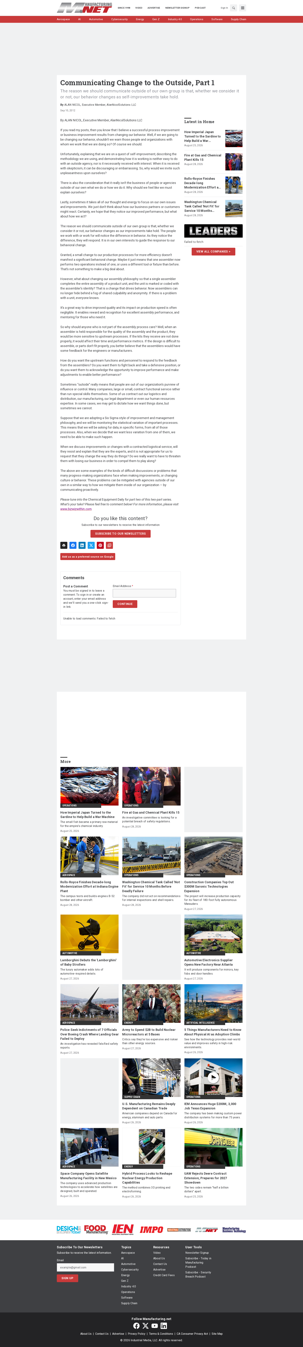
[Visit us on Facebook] (136, 1326)
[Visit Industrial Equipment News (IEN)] (123, 1229)
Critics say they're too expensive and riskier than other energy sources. (150, 1041)
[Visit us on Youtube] (155, 1326)
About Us (86, 1333)
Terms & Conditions (161, 1333)
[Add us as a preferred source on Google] (109, 545)
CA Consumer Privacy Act (192, 1333)
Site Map (217, 1333)
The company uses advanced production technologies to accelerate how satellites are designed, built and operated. (88, 1187)
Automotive (69, 953)
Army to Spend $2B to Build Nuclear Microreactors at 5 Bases (149, 1032)
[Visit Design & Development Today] (69, 1229)
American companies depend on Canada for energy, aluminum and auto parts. (149, 1115)
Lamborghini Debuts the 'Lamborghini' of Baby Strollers (88, 962)
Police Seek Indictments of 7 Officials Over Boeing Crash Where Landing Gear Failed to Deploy (89, 1034)
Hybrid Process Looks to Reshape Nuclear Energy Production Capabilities (147, 1178)
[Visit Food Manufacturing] (96, 1229)
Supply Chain (132, 1097)
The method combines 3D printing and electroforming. (146, 1189)
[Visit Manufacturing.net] (207, 1229)
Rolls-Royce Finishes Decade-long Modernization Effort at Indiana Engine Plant (202, 183)
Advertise (118, 1333)
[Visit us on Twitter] (145, 1326)
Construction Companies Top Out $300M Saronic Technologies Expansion (209, 886)
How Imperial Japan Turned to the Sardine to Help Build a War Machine (202, 136)
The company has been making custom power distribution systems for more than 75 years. (213, 1115)
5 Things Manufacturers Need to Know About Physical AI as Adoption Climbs (212, 1032)
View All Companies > (213, 251)
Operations (69, 805)
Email (60, 1260)
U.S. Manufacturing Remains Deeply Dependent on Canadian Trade (148, 1106)
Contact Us (102, 1333)
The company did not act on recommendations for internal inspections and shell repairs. (151, 898)
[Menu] (242, 7)
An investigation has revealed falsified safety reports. (89, 1045)
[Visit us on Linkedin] (164, 1326)
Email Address (123, 586)
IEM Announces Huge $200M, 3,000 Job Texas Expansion (210, 1106)
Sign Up (67, 1278)
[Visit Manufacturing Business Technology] (234, 1229)
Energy (128, 1022)
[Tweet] (91, 545)
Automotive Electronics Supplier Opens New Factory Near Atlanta (208, 962)
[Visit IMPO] (151, 1229)
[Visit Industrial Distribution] (179, 1229)
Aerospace (68, 875)
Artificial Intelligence (200, 1022)
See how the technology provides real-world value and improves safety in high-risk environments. (212, 1043)
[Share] (72, 545)
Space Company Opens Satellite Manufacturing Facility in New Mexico (88, 1176)
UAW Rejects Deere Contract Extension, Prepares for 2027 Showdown (205, 1178)
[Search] (233, 7)
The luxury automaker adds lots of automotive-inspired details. (81, 971)
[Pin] (100, 545)
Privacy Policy (136, 1333)
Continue (125, 604)
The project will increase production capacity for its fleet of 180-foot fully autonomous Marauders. (212, 900)
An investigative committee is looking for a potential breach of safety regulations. (149, 819)
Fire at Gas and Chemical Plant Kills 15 (202, 157)
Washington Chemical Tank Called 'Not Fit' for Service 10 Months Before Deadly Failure (201, 206)
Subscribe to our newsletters (120, 533)
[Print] (63, 545)
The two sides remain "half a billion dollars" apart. (206, 1189)
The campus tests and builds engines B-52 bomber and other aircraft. (87, 898)
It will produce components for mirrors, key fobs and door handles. (211, 971)
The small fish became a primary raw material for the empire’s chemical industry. (89, 823)
